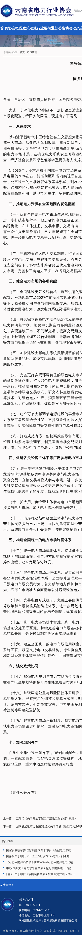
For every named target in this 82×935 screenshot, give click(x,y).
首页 (22, 52)
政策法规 (32, 52)
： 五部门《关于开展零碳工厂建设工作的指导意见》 (44, 818)
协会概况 (15, 28)
